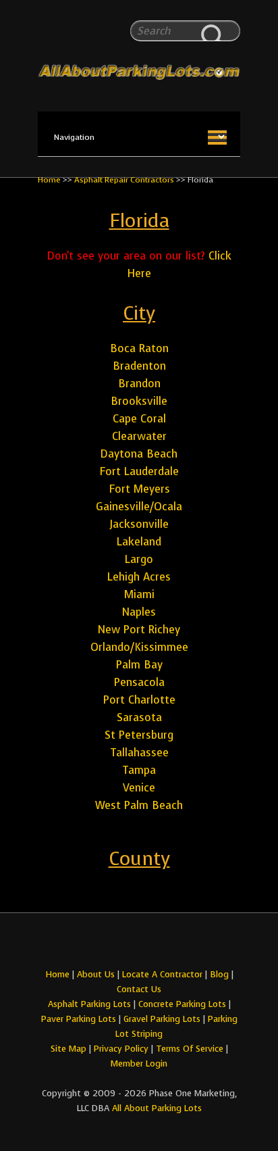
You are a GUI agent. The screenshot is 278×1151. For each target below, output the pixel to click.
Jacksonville (139, 524)
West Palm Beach (139, 805)
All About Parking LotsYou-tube (151, 943)
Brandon (139, 383)
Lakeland (139, 542)
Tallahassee (139, 752)
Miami (139, 594)
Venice (139, 788)
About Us (96, 974)
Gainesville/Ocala (139, 506)
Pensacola (139, 682)
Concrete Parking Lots (182, 1004)
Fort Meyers (139, 489)
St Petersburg (139, 735)
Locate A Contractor (162, 974)
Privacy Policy (121, 1048)
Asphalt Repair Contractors (124, 179)
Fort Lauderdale (139, 471)
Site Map (68, 1048)
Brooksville (139, 401)
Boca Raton (139, 348)
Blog (219, 974)
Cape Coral (139, 419)
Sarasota (139, 717)
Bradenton (139, 366)
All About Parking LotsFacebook (127, 943)
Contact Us (139, 989)
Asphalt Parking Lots (89, 1004)
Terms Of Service (191, 1048)
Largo (139, 559)
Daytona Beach (139, 454)
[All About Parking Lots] (139, 45)
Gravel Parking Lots (161, 1019)
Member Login (139, 1063)
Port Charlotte (139, 700)
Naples (139, 612)
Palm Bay (139, 665)
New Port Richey (139, 629)
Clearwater (139, 436)
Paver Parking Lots (78, 1019)
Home (49, 179)
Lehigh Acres (139, 577)
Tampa (139, 770)
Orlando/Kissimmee (139, 647)
